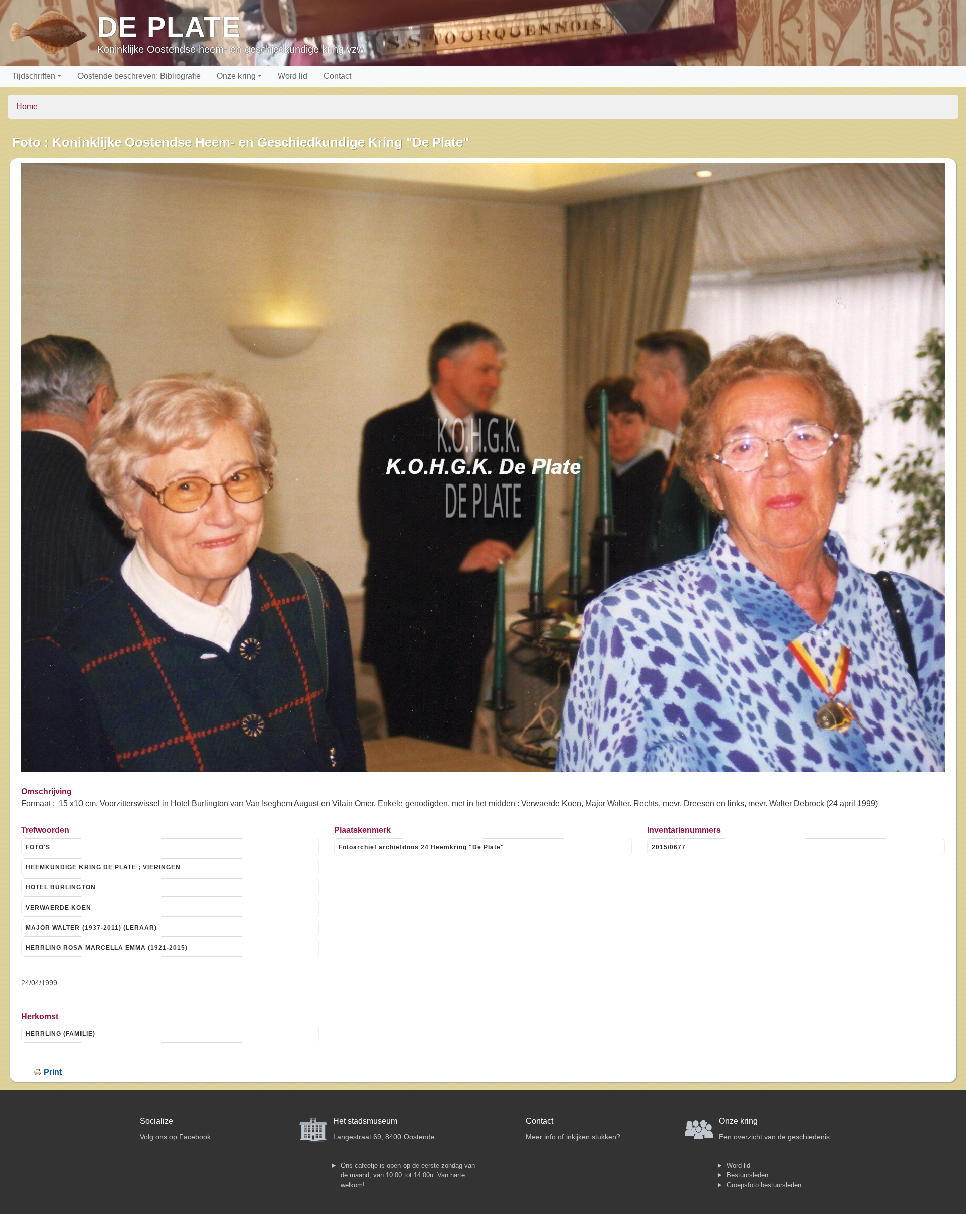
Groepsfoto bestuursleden (764, 1185)
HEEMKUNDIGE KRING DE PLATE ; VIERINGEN (103, 867)
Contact (337, 76)
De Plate (169, 27)
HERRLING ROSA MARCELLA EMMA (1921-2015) (107, 947)
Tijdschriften (33, 76)
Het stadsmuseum (365, 1121)
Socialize (156, 1121)
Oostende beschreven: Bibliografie (139, 76)
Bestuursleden (747, 1175)
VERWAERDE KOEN (58, 907)
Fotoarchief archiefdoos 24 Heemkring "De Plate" (421, 847)
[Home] (52, 33)
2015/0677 (669, 847)
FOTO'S (38, 847)
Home (27, 106)
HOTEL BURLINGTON (61, 887)
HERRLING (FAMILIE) (60, 1033)
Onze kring (236, 76)
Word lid (292, 76)
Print (53, 1072)
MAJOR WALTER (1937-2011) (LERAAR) (91, 927)
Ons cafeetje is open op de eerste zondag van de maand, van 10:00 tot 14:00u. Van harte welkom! (408, 1175)
